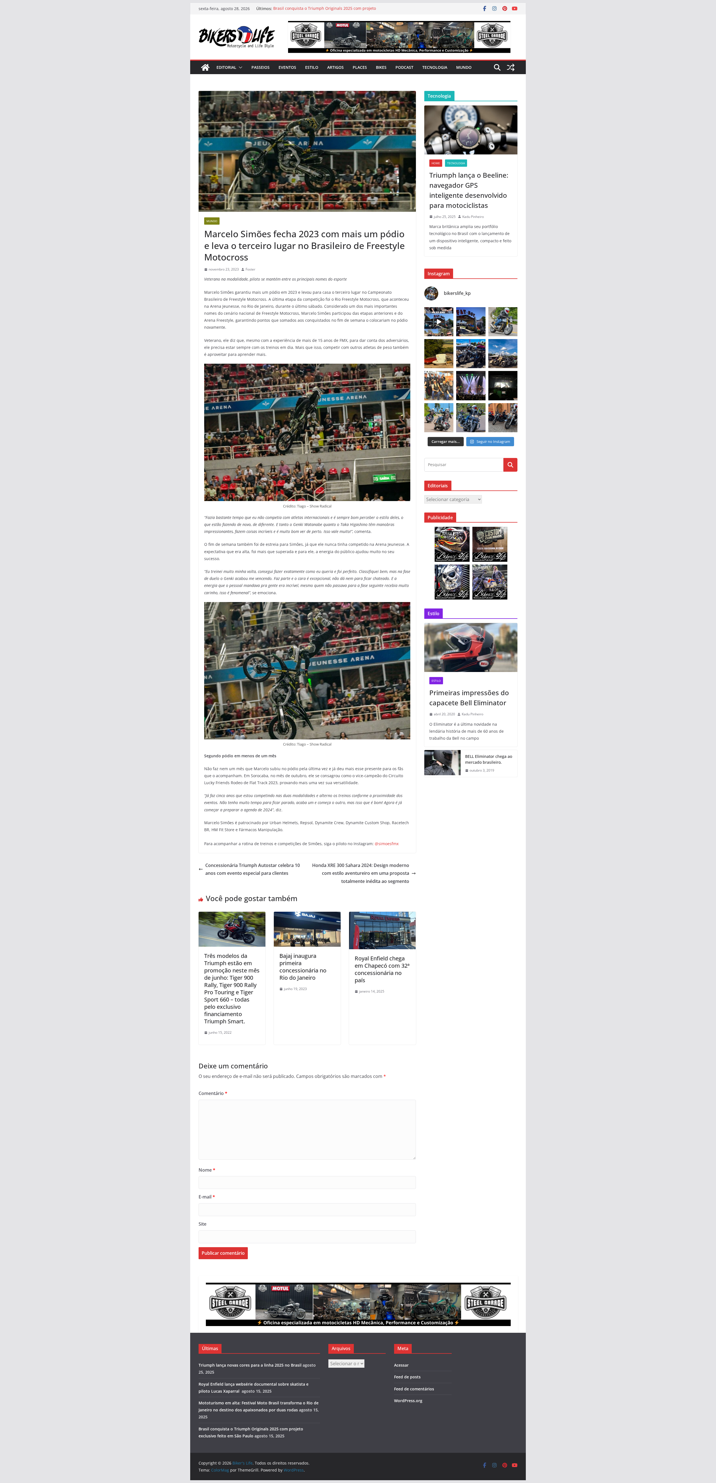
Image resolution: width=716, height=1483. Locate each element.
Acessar (401, 1365)
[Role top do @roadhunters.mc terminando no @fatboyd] (470, 321)
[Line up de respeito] (502, 353)
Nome (207, 1170)
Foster (250, 269)
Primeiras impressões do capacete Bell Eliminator (469, 697)
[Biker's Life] (205, 67)
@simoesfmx (387, 843)
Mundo (464, 67)
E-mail (207, 1197)
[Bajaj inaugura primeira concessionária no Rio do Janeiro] (307, 916)
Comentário (213, 1093)
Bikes (381, 67)
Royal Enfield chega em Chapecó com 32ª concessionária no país (382, 969)
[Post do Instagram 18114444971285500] (438, 321)
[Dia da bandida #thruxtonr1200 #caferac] (502, 321)
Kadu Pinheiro (473, 216)
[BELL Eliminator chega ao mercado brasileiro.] (442, 763)
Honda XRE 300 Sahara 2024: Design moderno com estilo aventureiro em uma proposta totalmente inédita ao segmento (360, 873)
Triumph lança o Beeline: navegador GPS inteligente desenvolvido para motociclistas (468, 190)
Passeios (260, 67)
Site (202, 1224)
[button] (239, 67)
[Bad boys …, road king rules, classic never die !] (470, 417)
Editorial (226, 67)
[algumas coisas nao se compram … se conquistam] (470, 353)
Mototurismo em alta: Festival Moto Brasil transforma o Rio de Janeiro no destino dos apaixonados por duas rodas (328, 6)
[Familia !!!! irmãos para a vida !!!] (438, 385)
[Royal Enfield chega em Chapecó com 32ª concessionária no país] (382, 916)
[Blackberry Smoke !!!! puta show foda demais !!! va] (470, 385)
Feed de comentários (414, 1389)
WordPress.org (408, 1400)
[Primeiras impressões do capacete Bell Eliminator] (470, 647)
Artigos (335, 67)
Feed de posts (407, 1376)
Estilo (311, 67)
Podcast (404, 67)
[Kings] (438, 417)
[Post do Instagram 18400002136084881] (438, 353)
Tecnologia (434, 67)
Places (360, 67)
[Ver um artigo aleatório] (510, 67)
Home (436, 163)
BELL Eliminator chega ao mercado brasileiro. (488, 759)
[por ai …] (502, 417)
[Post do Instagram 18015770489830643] (502, 385)
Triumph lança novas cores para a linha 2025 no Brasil (250, 1365)
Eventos (287, 67)
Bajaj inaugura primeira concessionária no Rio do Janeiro (302, 966)
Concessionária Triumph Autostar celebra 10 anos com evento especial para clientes (252, 869)
